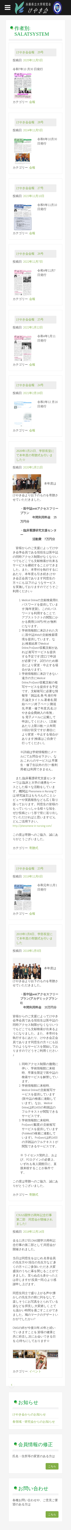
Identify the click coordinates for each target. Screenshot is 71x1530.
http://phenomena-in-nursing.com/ (32, 826)
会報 (32, 102)
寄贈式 (33, 848)
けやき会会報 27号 (30, 188)
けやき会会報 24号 (30, 385)
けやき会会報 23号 (30, 868)
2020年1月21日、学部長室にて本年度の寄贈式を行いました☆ (35, 455)
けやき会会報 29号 (30, 52)
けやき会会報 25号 (30, 319)
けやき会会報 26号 (30, 253)
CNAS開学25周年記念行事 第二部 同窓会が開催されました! (35, 1219)
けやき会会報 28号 (30, 122)
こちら (52, 1466)
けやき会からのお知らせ (29, 1414)
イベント (35, 1371)
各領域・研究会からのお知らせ (33, 1422)
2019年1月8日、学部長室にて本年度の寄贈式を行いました (34, 938)
